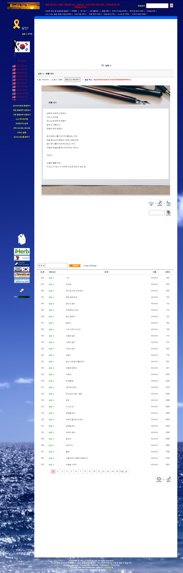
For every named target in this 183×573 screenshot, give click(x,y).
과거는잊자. (70, 349)
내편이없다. (71, 432)
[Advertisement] (22, 186)
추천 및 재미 (134, 11)
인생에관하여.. (71, 368)
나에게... (69, 374)
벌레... (68, 452)
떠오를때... (70, 381)
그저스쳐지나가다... (74, 329)
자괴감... (69, 284)
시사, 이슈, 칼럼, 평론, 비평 (55, 14)
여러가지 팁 (116, 11)
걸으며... (69, 439)
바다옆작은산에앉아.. (75, 291)
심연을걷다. (70, 426)
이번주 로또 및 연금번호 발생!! (56, 11)
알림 (103, 11)
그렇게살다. (70, 336)
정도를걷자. (70, 413)
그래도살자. (70, 342)
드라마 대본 (136, 14)
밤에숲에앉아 (71, 297)
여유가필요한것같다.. (74, 419)
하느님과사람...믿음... (74, 394)
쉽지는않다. (70, 304)
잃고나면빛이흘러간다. (75, 362)
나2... (68, 278)
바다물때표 (94, 11)
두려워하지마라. (72, 310)
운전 (67, 400)
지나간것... (70, 407)
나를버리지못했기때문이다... (77, 458)
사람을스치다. (71, 465)
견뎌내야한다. (71, 387)
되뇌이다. (69, 445)
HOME (74, 11)
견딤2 (68, 355)
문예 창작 (92, 14)
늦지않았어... (71, 316)
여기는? (83, 11)
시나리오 (121, 14)
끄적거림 (77, 14)
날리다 (68, 323)
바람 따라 (107, 14)
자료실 (149, 11)
